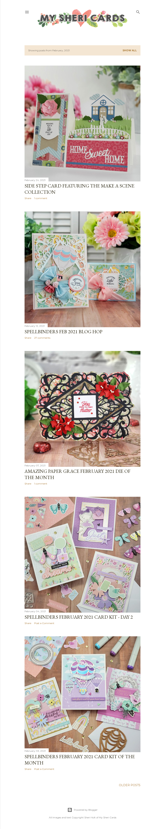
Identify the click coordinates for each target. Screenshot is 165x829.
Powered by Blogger (86, 809)
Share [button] (28, 198)
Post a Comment (44, 623)
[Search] (138, 11)
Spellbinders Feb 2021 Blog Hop (63, 331)
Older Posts (129, 785)
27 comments (42, 337)
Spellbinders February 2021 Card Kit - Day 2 (79, 617)
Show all (130, 50)
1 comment (40, 198)
